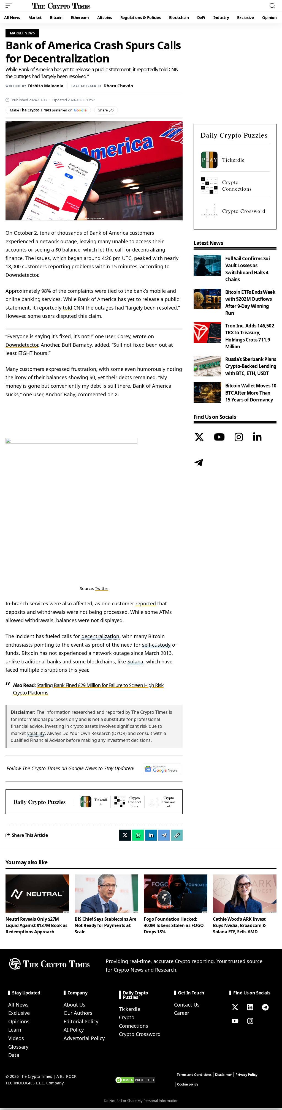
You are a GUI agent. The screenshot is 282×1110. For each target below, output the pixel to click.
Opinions (18, 1021)
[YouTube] (219, 438)
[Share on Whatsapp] (138, 835)
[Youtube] (235, 1021)
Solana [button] (135, 661)
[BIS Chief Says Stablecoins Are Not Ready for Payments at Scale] (106, 893)
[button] (10, 6)
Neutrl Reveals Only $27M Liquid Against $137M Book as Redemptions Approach (36, 925)
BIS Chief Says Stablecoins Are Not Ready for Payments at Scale (105, 925)
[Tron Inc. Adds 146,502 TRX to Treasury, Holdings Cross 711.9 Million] (207, 332)
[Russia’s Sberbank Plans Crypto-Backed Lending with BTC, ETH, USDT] (207, 366)
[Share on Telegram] (164, 835)
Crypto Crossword (140, 1034)
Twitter (101, 588)
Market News (22, 33)
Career (181, 1013)
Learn (14, 1029)
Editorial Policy (81, 1021)
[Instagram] (239, 438)
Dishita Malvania (45, 85)
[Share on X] (125, 835)
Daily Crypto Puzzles (39, 802)
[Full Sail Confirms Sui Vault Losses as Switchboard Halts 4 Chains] (207, 265)
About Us (74, 1004)
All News (18, 1004)
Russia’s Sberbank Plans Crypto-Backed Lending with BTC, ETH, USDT (250, 366)
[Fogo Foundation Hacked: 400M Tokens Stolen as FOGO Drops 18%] (175, 893)
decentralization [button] (100, 636)
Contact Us (187, 1004)
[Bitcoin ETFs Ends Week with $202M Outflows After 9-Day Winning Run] (207, 299)
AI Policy (74, 1029)
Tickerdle (129, 1009)
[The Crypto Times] (61, 6)
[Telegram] (199, 463)
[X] (199, 438)
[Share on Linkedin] (151, 835)
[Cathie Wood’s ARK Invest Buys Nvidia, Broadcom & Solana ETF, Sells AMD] (244, 893)
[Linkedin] (250, 1007)
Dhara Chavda (118, 85)
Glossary (18, 1046)
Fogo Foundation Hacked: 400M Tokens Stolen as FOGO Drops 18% (174, 925)
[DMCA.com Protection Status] (135, 1079)
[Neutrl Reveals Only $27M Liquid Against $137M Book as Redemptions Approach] (37, 893)
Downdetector (22, 344)
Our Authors (78, 1013)
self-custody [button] (156, 644)
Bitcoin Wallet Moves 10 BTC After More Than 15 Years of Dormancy (250, 392)
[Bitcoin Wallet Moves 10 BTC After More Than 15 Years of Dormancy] (207, 392)
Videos (16, 1038)
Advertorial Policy (84, 1038)
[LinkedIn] (257, 438)
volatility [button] (36, 733)
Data (13, 1055)
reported (145, 603)
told (67, 307)
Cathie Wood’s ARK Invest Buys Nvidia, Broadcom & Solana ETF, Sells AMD (239, 925)
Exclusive (19, 1013)
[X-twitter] (235, 1007)
